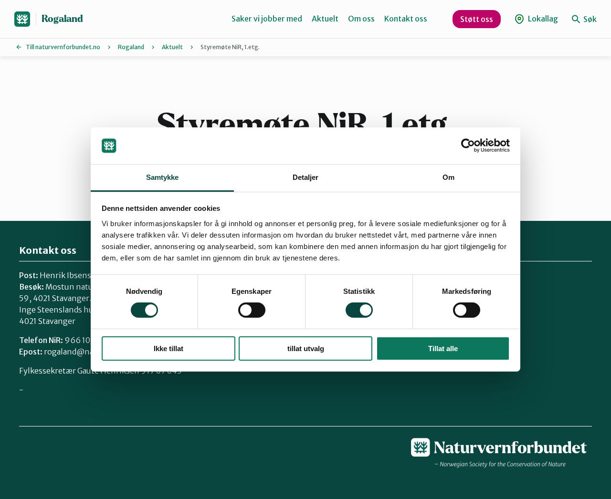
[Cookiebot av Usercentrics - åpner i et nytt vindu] (468, 145)
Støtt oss (476, 19)
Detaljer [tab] (306, 177)
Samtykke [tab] (162, 177)
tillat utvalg (305, 348)
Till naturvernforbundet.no (63, 47)
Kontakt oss (405, 18)
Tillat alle (443, 348)
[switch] (251, 310)
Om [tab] (448, 177)
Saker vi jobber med (267, 18)
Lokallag (542, 18)
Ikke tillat (168, 348)
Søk (589, 19)
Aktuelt (325, 18)
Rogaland (62, 19)
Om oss (361, 18)
